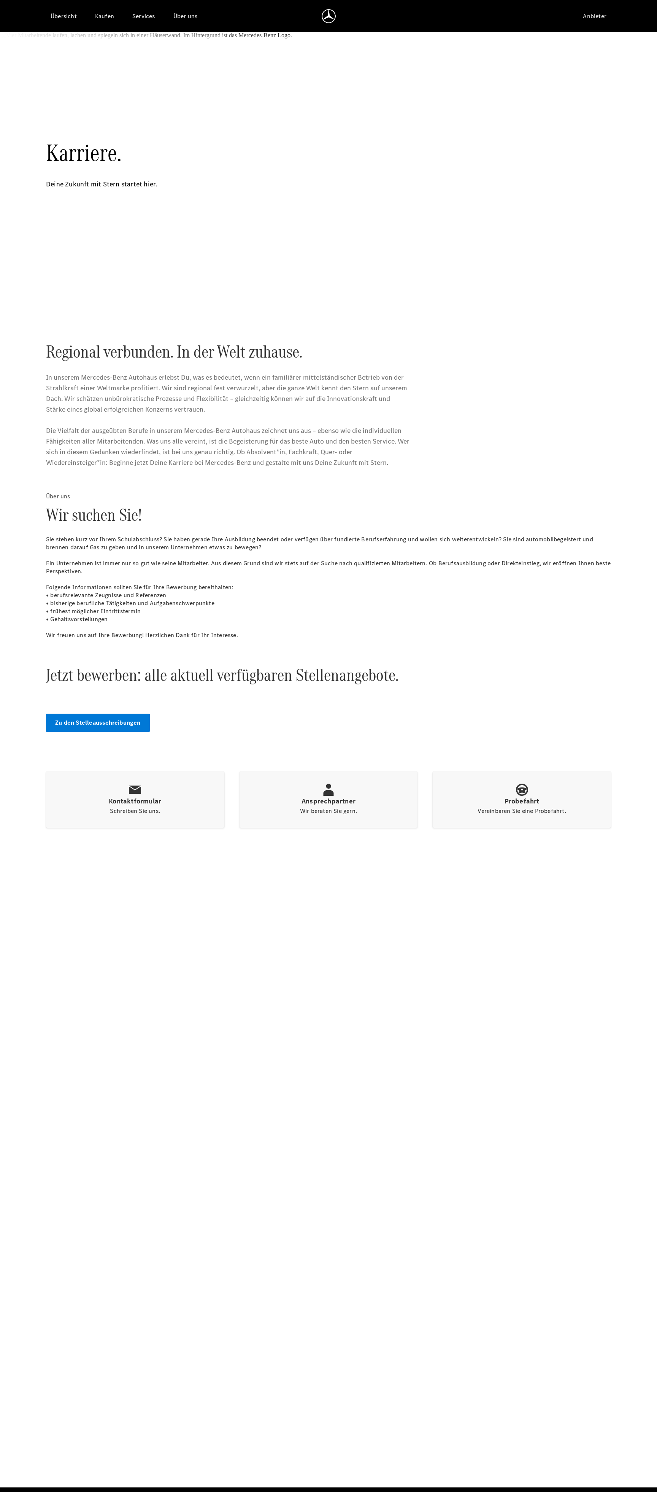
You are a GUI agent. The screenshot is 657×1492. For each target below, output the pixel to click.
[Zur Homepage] (328, 16)
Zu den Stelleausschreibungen (98, 723)
